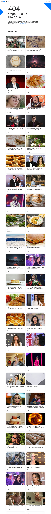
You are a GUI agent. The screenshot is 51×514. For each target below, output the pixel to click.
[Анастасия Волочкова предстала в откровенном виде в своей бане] (15, 362)
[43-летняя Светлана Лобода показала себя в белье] (15, 402)
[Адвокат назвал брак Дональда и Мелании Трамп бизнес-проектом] (35, 402)
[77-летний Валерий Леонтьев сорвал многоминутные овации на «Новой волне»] (35, 283)
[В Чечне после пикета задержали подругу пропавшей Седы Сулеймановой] (15, 104)
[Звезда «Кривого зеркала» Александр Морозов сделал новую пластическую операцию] (35, 104)
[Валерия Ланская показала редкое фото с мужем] (35, 303)
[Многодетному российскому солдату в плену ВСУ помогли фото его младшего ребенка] (15, 45)
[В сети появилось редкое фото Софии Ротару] (15, 481)
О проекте (20, 513)
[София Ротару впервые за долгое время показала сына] (35, 263)
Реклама (11, 513)
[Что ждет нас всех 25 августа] (35, 64)
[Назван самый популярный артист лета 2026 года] (15, 382)
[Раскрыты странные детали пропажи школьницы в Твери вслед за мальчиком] (15, 461)
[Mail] (4, 1)
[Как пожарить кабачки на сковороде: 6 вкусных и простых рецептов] (35, 223)
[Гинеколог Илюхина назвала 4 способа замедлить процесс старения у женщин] (35, 184)
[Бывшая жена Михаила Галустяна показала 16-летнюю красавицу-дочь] (15, 124)
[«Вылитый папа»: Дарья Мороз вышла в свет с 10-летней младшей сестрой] (35, 461)
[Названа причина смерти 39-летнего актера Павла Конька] (35, 124)
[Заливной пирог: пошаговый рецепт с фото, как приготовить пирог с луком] (35, 243)
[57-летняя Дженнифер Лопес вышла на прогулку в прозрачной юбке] (35, 481)
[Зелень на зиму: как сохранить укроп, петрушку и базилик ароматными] (15, 223)
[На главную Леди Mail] (7, 1)
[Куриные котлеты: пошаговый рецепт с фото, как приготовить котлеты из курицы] (15, 303)
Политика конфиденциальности (40, 513)
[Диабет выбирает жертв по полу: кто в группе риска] (35, 501)
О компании (7, 513)
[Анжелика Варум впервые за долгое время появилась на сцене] (35, 362)
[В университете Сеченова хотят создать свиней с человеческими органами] (35, 442)
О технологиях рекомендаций (28, 513)
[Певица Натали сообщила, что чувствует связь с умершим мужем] (35, 342)
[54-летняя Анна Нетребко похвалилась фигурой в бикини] (35, 322)
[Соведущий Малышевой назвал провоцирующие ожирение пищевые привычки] (15, 64)
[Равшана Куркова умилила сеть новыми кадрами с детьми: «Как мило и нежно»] (15, 342)
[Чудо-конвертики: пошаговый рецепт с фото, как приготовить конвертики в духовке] (15, 164)
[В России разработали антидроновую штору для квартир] (35, 382)
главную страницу (22, 23)
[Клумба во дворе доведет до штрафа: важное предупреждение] (35, 144)
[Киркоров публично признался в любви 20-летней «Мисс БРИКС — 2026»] (15, 203)
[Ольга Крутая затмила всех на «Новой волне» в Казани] (35, 164)
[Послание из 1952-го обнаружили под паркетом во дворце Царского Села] (35, 45)
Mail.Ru (2, 513)
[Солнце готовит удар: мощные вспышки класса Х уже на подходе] (35, 422)
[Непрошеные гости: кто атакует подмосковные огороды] (15, 501)
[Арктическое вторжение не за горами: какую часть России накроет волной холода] (15, 243)
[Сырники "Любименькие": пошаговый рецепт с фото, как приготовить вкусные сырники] (35, 84)
